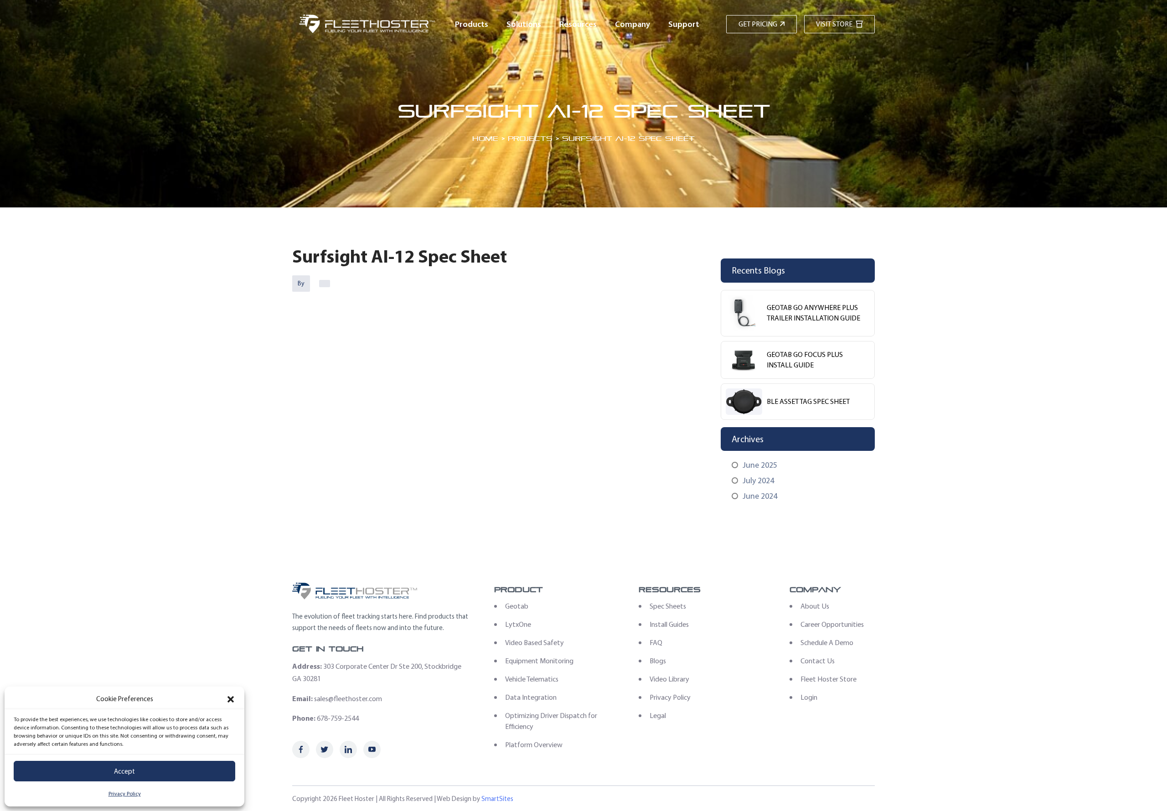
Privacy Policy (124, 793)
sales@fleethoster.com (348, 698)
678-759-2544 (338, 718)
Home (485, 138)
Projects (530, 138)
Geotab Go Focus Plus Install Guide (805, 359)
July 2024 (758, 480)
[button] (230, 699)
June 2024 (760, 496)
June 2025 (760, 465)
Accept (124, 771)
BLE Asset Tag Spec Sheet (808, 401)
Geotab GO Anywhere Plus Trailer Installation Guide (813, 312)
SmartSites (497, 799)
